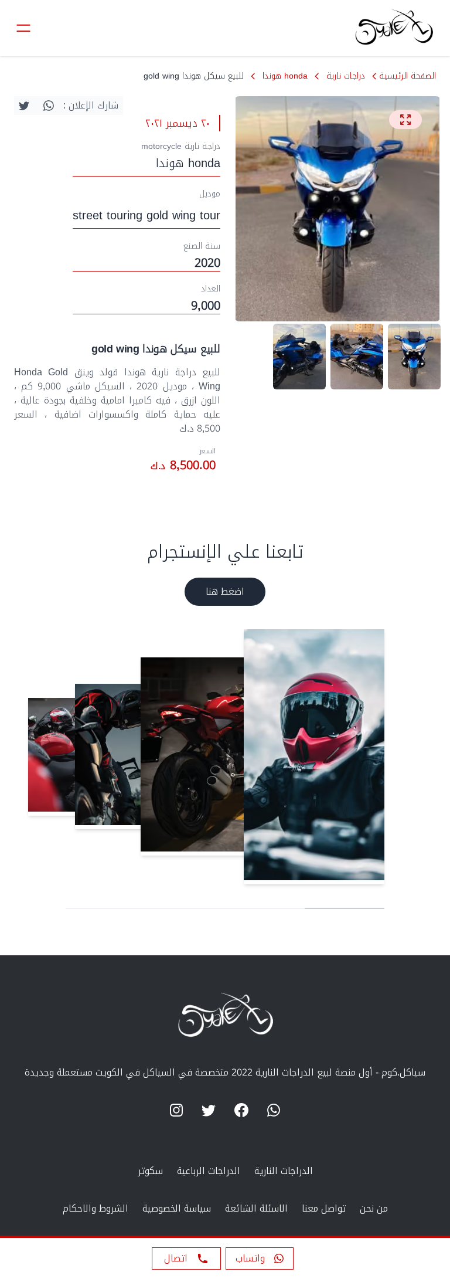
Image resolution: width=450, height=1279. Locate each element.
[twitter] (24, 105)
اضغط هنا (225, 591)
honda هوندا (285, 76)
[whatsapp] (48, 105)
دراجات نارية (345, 76)
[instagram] (176, 1110)
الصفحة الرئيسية (407, 76)
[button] (260, 1258)
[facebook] (241, 1110)
